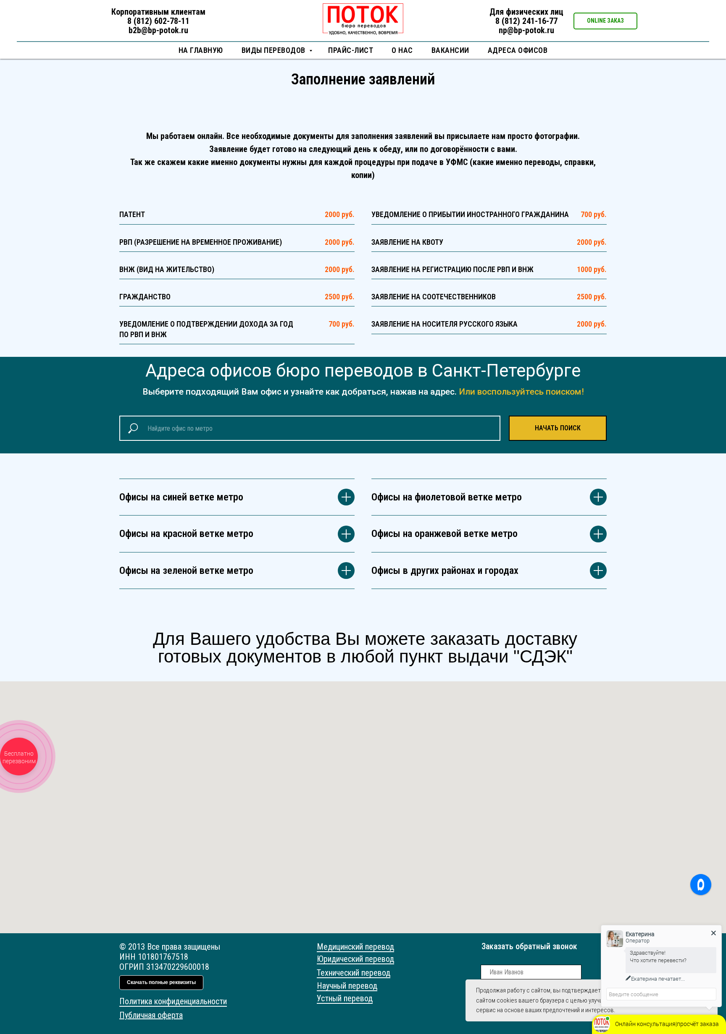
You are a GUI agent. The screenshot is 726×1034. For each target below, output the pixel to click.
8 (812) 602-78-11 (158, 21)
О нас (402, 50)
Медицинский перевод (355, 947)
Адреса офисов (518, 50)
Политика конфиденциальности (173, 1001)
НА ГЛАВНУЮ (201, 50)
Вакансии (450, 50)
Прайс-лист (350, 50)
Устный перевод (345, 998)
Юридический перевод (355, 959)
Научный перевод (347, 986)
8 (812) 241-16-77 (526, 21)
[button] (605, 21)
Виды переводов (275, 50)
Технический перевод (353, 973)
